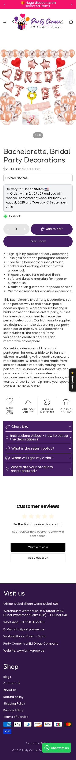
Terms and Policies (38, 743)
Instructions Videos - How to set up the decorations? (39, 437)
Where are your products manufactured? (32, 469)
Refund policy (13, 697)
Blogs (7, 677)
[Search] (14, 21)
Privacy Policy (13, 710)
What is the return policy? (32, 448)
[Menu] (5, 22)
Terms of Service (15, 717)
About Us (9, 690)
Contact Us (11, 683)
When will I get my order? (32, 457)
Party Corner (30, 750)
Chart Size (19, 426)
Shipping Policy (14, 704)
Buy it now (38, 241)
